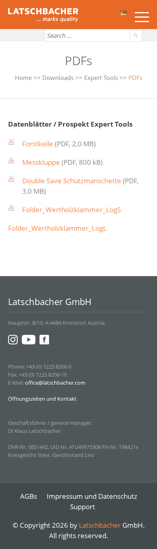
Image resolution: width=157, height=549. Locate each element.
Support (82, 506)
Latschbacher (100, 525)
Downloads (58, 78)
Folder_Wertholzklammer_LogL (57, 228)
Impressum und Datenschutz (92, 496)
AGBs (28, 496)
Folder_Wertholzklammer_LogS (71, 209)
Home (23, 78)
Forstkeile (37, 143)
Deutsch (124, 15)
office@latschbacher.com (55, 382)
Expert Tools (101, 78)
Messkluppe (41, 162)
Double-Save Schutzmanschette (71, 180)
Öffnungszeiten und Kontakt (42, 398)
